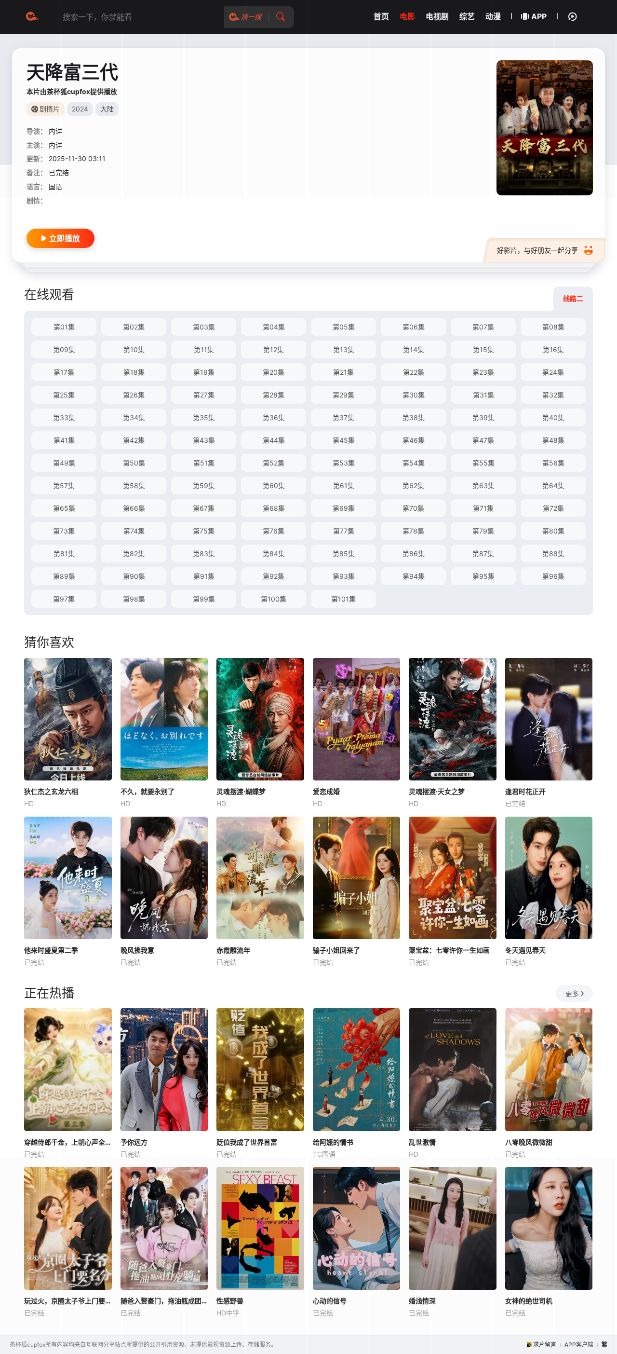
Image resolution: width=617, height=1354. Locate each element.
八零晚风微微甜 (528, 1142)
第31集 (483, 395)
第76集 (273, 531)
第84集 (274, 553)
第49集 (64, 463)
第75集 (204, 531)
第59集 (204, 485)
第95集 (483, 576)
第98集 (134, 599)
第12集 (273, 349)
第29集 (343, 395)
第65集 (64, 508)
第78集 (413, 531)
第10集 (134, 349)
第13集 (343, 349)
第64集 (553, 485)
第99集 (204, 599)
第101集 (343, 599)
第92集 (273, 576)
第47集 (483, 440)
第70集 (413, 508)
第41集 (64, 440)
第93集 (344, 576)
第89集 (64, 576)
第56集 (553, 463)
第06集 (413, 327)
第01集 (64, 327)
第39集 (483, 417)
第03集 (204, 327)
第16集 (553, 349)
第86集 (413, 553)
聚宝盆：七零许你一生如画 (449, 950)
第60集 (274, 485)
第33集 (64, 417)
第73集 (64, 531)
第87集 (483, 553)
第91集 (204, 576)
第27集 (204, 395)
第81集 (64, 553)
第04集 (274, 327)
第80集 (553, 531)
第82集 (134, 553)
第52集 (273, 463)
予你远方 (134, 1142)
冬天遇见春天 (525, 950)
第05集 (344, 327)
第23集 (483, 372)
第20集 (273, 372)
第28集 (273, 395)
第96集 (553, 576)
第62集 (413, 485)
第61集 (343, 485)
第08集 (553, 327)
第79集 (483, 531)
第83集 (204, 553)
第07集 (483, 327)
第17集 (64, 372)
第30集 (413, 395)
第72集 (553, 508)
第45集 (344, 440)
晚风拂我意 (137, 950)
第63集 (483, 485)
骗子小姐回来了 (336, 950)
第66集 (134, 508)
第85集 (344, 553)
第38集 (413, 417)
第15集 (483, 349)
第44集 (274, 440)
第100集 (273, 599)
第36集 (274, 417)
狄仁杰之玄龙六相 (51, 791)
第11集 (204, 349)
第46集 (413, 440)
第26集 (134, 395)
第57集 (64, 485)
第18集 (134, 372)
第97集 (64, 599)
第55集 (483, 463)
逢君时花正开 (525, 791)
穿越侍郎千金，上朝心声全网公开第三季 (68, 1142)
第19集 (204, 372)
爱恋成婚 (326, 791)
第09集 (64, 349)
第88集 (553, 553)
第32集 (553, 395)
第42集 (134, 440)
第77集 (343, 531)
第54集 (413, 463)
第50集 (134, 463)
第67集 (204, 508)
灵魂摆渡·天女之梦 (437, 791)
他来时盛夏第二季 (51, 950)
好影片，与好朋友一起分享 (537, 250)
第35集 (204, 417)
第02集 (134, 327)
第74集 (134, 531)
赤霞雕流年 (233, 950)
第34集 (134, 417)
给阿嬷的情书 (333, 1142)
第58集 (134, 485)
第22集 (413, 372)
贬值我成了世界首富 (246, 1142)
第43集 (204, 440)
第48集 (553, 440)
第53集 (344, 463)
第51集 (204, 463)
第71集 (483, 508)
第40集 (553, 417)
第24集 (553, 372)
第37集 (343, 417)
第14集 (413, 349)
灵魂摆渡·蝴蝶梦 (241, 791)
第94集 (413, 576)
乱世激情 (422, 1142)
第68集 (274, 508)
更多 (572, 993)
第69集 (344, 508)
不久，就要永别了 (147, 791)
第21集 (343, 372)
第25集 (64, 395)
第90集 (134, 576)
